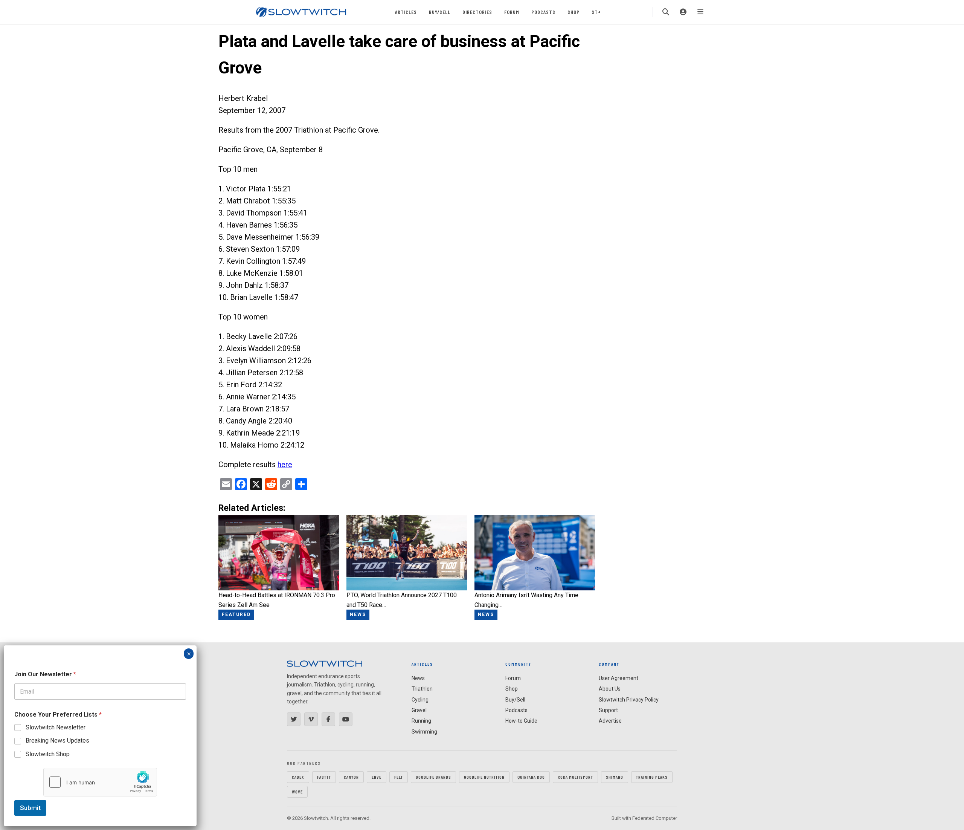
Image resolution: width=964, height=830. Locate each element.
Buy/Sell (439, 12)
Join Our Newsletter (45, 674)
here (285, 464)
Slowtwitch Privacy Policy (629, 700)
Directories (477, 12)
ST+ (596, 12)
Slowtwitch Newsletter (55, 727)
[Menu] (700, 12)
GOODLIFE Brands (433, 777)
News (418, 678)
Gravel (419, 710)
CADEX (298, 777)
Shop (573, 12)
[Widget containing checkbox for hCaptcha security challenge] (100, 782)
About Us (610, 689)
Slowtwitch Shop (48, 754)
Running (421, 721)
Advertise (610, 721)
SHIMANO (614, 777)
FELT (398, 777)
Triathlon (422, 689)
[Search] (665, 12)
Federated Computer (654, 818)
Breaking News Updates (57, 740)
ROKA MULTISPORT (575, 777)
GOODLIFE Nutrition (484, 777)
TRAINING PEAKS (652, 777)
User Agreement (618, 678)
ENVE (376, 777)
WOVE (297, 791)
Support (608, 710)
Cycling (420, 700)
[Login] (683, 12)
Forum (511, 12)
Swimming (424, 732)
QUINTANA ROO (531, 777)
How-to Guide (521, 721)
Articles (406, 12)
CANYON (351, 777)
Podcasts (543, 12)
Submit (30, 808)
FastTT (324, 777)
